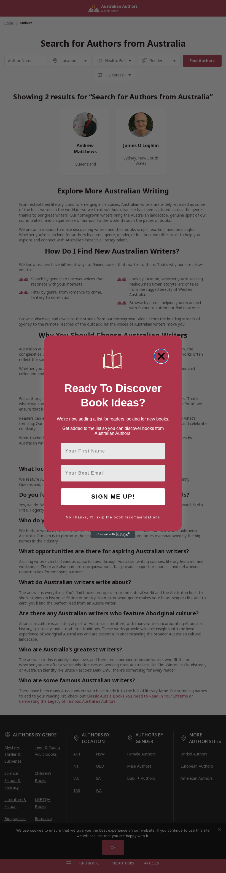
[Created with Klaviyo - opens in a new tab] (113, 534)
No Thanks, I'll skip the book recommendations (113, 517)
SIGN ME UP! (113, 496)
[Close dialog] (161, 356)
